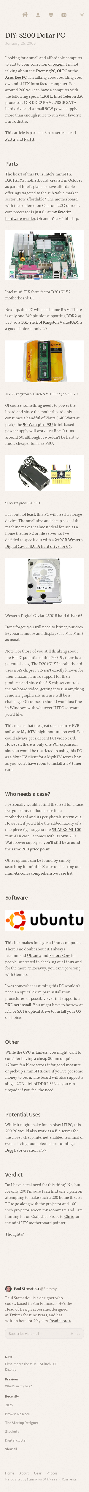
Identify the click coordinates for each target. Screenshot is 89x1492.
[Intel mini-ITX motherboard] (44, 255)
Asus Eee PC (16, 77)
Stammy (32, 1479)
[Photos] (64, 15)
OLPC (62, 71)
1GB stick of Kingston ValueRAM (50, 322)
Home (9, 1473)
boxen (58, 64)
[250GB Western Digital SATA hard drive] (44, 581)
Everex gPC (45, 71)
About (24, 1473)
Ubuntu (34, 955)
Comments (69, 1479)
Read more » (60, 1320)
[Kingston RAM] (44, 361)
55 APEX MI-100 (66, 829)
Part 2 (10, 139)
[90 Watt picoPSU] (44, 473)
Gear (37, 1473)
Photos (52, 1473)
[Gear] (51, 15)
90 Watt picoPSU (38, 424)
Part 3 (29, 139)
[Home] (25, 15)
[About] (38, 15)
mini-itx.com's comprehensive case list (38, 873)
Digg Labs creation (21, 1150)
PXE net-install (18, 1004)
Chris (69, 1216)
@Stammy (48, 1288)
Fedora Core (59, 955)
